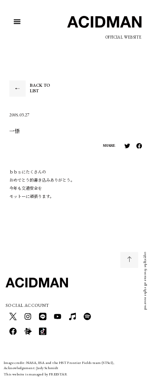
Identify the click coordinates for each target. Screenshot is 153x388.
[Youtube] (57, 316)
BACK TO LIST (40, 88)
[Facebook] (13, 331)
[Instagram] (27, 316)
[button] (17, 21)
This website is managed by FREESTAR (35, 374)
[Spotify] (87, 316)
